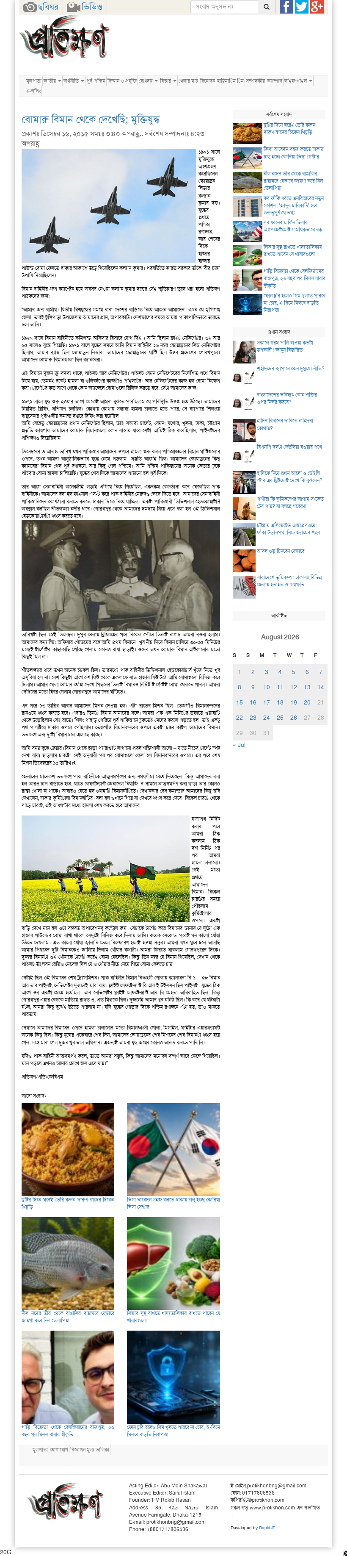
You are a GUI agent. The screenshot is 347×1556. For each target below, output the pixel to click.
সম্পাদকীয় (255, 81)
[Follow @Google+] (317, 7)
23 (253, 717)
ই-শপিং (33, 91)
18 (280, 702)
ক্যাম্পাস (274, 81)
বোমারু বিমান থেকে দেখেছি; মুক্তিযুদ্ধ (91, 119)
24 (266, 717)
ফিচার (166, 81)
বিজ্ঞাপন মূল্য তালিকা (89, 1449)
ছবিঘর (48, 6)
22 (239, 717)
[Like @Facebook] (286, 7)
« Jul (239, 745)
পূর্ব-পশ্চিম (95, 81)
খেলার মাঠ (188, 81)
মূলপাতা (33, 81)
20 (307, 702)
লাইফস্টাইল (296, 81)
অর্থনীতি (71, 81)
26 (293, 717)
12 (293, 687)
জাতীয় (50, 81)
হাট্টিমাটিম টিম (230, 81)
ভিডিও (92, 6)
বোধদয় (146, 81)
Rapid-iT (267, 1528)
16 (253, 702)
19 (293, 702)
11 (280, 687)
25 (280, 717)
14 (320, 687)
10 (266, 687)
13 (307, 687)
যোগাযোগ (59, 1449)
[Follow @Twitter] (301, 7)
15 (239, 702)
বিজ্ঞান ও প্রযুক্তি (122, 81)
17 (266, 702)
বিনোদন (207, 81)
